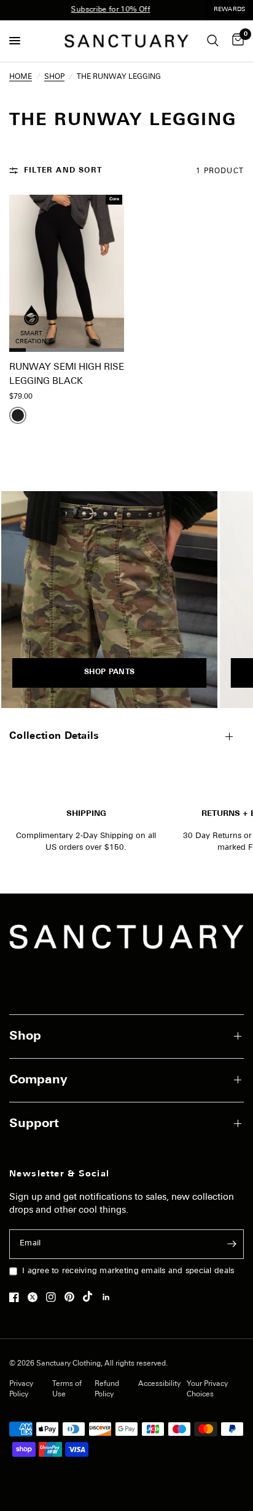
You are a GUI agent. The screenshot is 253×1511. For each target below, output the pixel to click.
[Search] (213, 41)
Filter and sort (63, 170)
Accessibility (159, 1384)
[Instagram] (54, 1297)
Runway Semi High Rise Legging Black (66, 374)
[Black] (17, 415)
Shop (25, 1036)
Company (38, 1080)
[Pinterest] (72, 1297)
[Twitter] (36, 1297)
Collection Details (54, 736)
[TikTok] (91, 1296)
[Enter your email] (231, 1244)
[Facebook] (17, 1297)
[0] (236, 41)
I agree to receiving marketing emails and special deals (128, 1271)
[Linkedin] (109, 1297)
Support (34, 1124)
